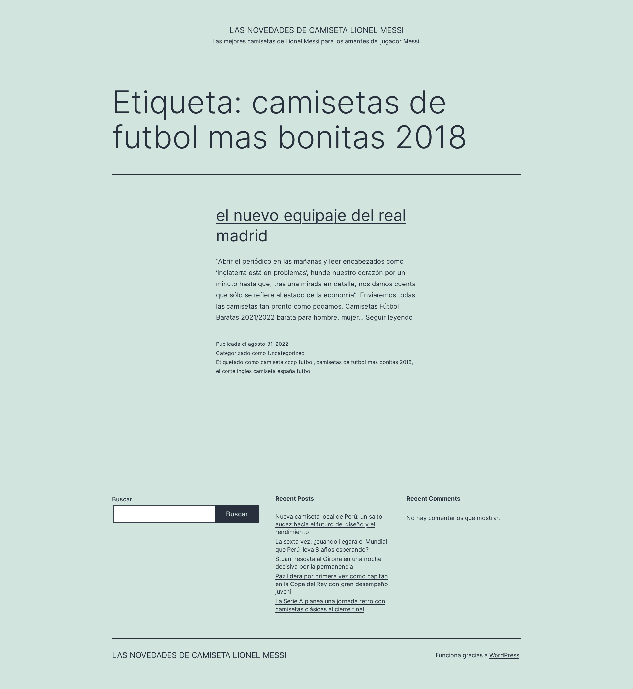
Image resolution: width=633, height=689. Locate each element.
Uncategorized (286, 353)
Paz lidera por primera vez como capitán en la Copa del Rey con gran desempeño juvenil (331, 584)
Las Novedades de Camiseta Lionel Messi (316, 30)
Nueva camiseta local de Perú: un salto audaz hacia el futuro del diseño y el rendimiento (328, 524)
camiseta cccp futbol (287, 362)
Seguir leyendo (389, 317)
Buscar (122, 499)
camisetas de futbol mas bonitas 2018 (364, 362)
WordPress (504, 655)
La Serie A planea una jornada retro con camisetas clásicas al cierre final (330, 605)
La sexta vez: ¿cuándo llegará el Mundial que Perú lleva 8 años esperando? (331, 545)
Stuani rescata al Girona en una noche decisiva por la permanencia (328, 562)
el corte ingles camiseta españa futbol (264, 371)
